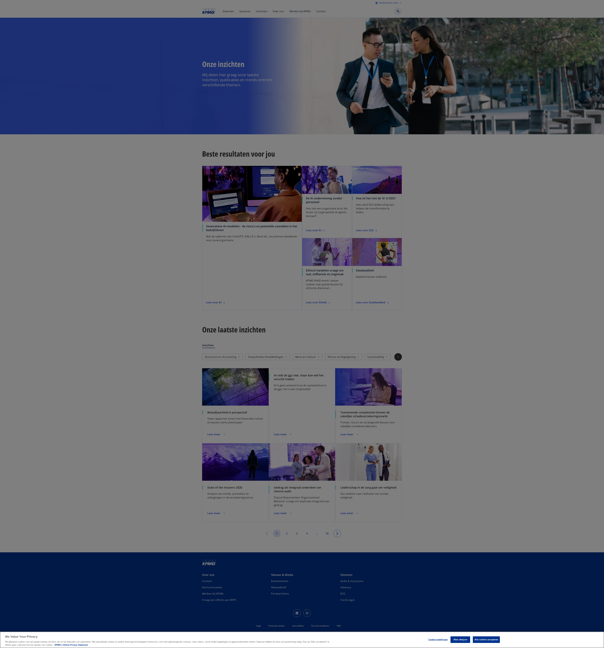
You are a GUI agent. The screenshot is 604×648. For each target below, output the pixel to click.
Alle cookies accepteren (486, 639)
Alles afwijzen (460, 639)
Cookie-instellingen (438, 639)
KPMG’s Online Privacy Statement (71, 645)
